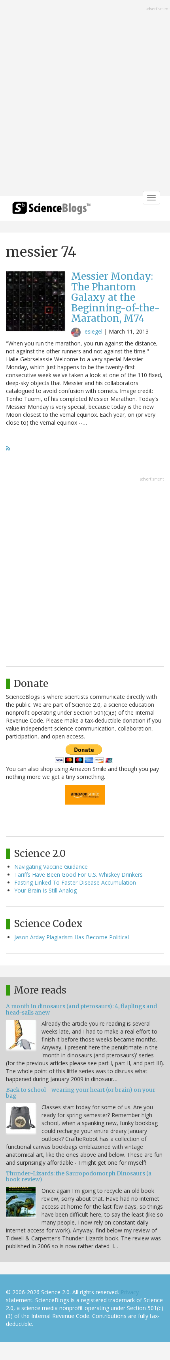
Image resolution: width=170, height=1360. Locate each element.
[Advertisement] (85, 98)
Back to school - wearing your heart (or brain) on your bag (80, 1092)
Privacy (130, 1292)
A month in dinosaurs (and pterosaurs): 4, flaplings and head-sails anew (81, 1009)
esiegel (93, 331)
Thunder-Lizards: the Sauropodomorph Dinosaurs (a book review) (78, 1176)
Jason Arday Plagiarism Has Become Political (71, 937)
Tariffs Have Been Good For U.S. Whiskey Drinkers (78, 874)
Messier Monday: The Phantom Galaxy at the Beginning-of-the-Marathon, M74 (115, 297)
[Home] (51, 210)
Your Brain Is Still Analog (45, 890)
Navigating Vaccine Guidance (51, 866)
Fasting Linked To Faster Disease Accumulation (75, 882)
